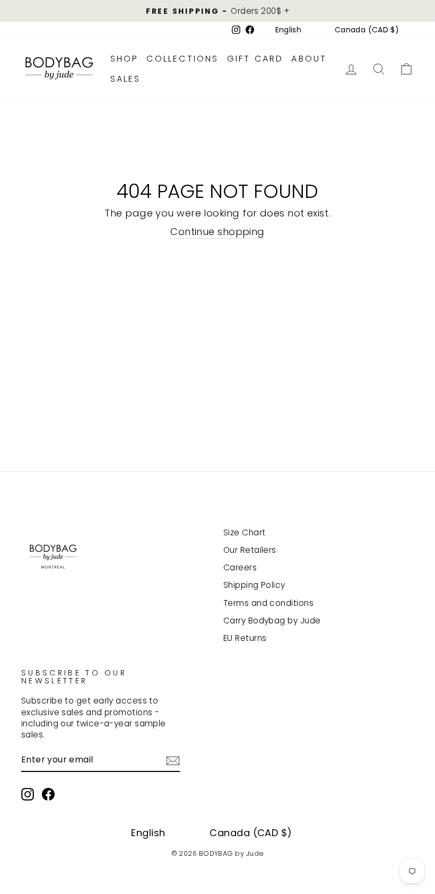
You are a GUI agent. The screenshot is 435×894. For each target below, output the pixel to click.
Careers (240, 567)
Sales (125, 79)
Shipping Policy (254, 585)
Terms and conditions (268, 603)
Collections (182, 59)
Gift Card (255, 59)
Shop (124, 59)
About (309, 59)
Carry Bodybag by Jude (271, 620)
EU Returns (245, 638)
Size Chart (244, 532)
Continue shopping (217, 231)
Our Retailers (249, 550)
